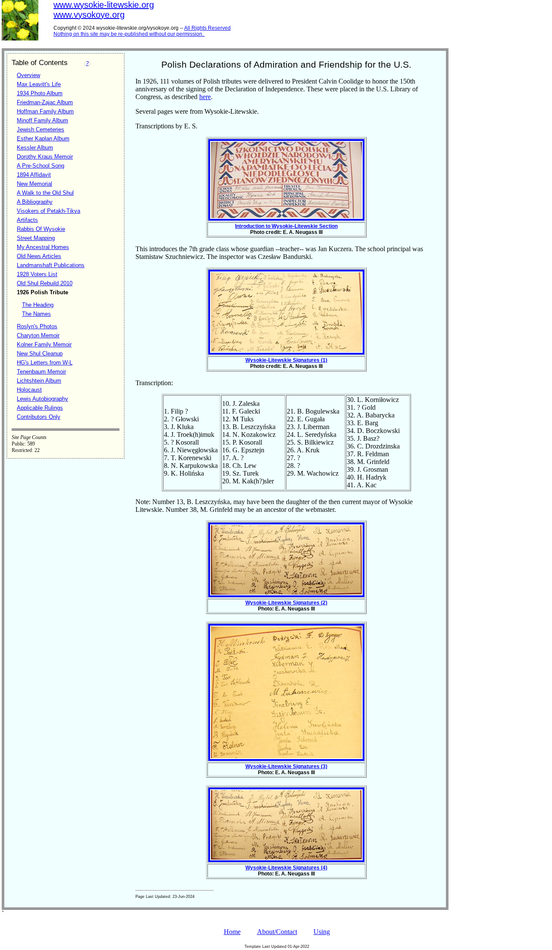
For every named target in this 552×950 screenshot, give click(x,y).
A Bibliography (35, 202)
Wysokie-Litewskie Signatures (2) (286, 603)
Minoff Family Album (42, 120)
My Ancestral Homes (43, 247)
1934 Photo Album (40, 93)
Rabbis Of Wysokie (41, 229)
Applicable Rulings (40, 408)
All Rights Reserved (207, 28)
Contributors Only (38, 417)
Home (232, 931)
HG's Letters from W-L (44, 362)
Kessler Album (35, 147)
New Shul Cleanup (40, 353)
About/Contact (277, 931)
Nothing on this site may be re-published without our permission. (128, 34)
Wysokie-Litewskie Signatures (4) (286, 868)
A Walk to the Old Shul (45, 193)
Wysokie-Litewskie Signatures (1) (286, 360)
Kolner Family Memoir (44, 344)
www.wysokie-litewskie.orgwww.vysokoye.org (103, 9)
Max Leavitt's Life (39, 84)
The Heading (37, 305)
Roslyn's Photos (37, 326)
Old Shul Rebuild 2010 (44, 283)
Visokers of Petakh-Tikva (48, 211)
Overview (28, 75)
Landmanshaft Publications (51, 265)
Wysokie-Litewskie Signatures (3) (286, 766)
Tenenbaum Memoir (41, 371)
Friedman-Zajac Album (45, 102)
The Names (36, 314)
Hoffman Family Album (45, 111)
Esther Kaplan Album (43, 138)
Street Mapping (36, 238)
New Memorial (34, 184)
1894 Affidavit (34, 174)
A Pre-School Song (40, 165)
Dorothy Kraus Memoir (45, 156)
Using (322, 931)
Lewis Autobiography (42, 399)
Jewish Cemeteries (40, 129)
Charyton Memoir (38, 335)
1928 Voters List (37, 274)
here (205, 96)
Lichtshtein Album (39, 380)
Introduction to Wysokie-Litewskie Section (286, 226)
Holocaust (29, 389)
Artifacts (27, 220)
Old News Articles (39, 256)
